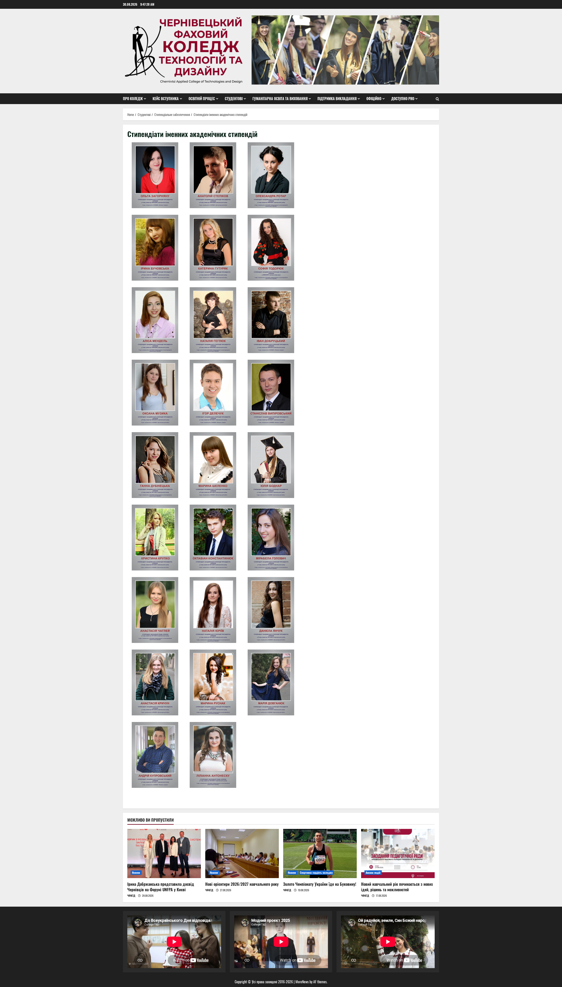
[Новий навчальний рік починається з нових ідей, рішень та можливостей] (398, 853)
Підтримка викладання (337, 98)
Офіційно (373, 98)
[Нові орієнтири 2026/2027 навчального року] (242, 853)
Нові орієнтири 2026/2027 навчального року (242, 884)
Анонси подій (373, 872)
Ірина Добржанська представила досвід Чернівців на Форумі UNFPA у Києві (160, 886)
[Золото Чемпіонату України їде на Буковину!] (320, 853)
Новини (136, 872)
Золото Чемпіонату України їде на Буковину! (319, 884)
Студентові (234, 98)
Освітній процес (202, 98)
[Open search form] (437, 99)
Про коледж (133, 98)
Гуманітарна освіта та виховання (280, 98)
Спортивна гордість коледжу (316, 872)
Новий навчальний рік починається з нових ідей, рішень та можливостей (397, 886)
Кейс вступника (166, 98)
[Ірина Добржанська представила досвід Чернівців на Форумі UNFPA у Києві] (164, 853)
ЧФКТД (131, 895)
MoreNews (302, 981)
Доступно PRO (402, 98)
